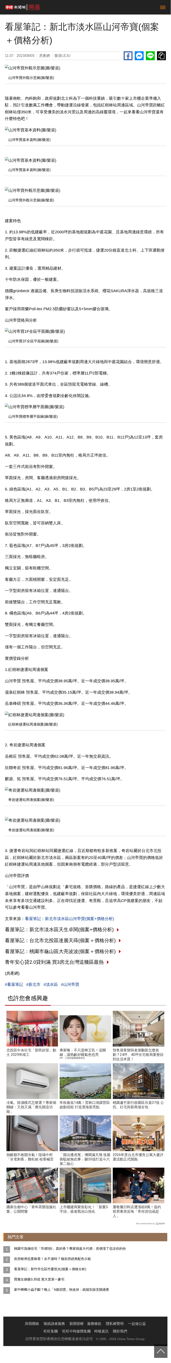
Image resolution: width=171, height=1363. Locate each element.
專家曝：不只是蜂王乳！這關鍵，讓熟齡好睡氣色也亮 (83, 1052)
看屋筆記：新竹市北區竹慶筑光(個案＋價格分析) (50, 1269)
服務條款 (94, 1324)
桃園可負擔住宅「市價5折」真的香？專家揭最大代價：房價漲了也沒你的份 (70, 1248)
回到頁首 (160, 1351)
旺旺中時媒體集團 (76, 1331)
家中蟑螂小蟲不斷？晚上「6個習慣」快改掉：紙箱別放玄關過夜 (61, 1289)
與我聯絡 (32, 1324)
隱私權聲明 (115, 1324)
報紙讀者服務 (54, 1324)
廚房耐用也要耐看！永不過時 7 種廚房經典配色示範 (52, 1259)
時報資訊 (101, 1331)
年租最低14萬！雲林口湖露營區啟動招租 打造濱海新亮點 (85, 1104)
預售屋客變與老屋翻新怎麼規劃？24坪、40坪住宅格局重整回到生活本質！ (138, 1054)
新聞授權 (76, 1324)
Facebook (128, 55)
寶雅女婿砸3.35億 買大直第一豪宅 (39, 1279)
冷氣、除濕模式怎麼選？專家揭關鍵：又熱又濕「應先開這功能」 (31, 1107)
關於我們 (120, 1331)
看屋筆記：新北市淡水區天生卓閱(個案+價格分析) (59, 929)
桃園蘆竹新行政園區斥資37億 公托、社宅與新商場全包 (138, 1104)
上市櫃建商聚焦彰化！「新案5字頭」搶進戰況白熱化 (84, 1209)
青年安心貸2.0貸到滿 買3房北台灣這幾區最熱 (54, 962)
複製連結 (161, 55)
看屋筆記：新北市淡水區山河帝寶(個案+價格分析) (69, 918)
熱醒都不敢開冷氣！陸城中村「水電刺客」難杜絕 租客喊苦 (30, 1157)
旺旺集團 (51, 1331)
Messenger (139, 55)
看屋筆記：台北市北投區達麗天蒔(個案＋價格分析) (60, 940)
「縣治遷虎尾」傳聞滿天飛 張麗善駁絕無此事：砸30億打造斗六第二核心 (85, 1159)
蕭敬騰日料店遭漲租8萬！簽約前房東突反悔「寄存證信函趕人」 (137, 1211)
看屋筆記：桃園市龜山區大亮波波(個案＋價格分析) (60, 951)
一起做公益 (137, 1324)
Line (150, 55)
